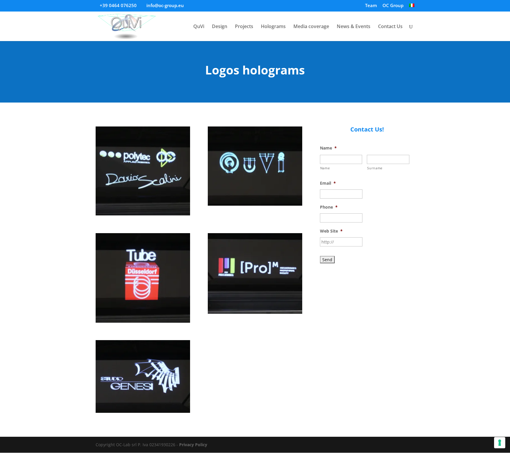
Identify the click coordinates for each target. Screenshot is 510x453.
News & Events (353, 27)
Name (328, 148)
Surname (374, 168)
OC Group (392, 5)
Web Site (331, 231)
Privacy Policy (193, 444)
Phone (329, 207)
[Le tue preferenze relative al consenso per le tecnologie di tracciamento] (499, 442)
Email (328, 183)
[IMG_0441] (255, 205)
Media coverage (311, 27)
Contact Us (390, 27)
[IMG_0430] (255, 313)
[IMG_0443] (143, 322)
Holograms (273, 27)
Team (371, 5)
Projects (244, 27)
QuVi (198, 27)
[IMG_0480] (143, 215)
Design (219, 27)
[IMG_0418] (143, 412)
